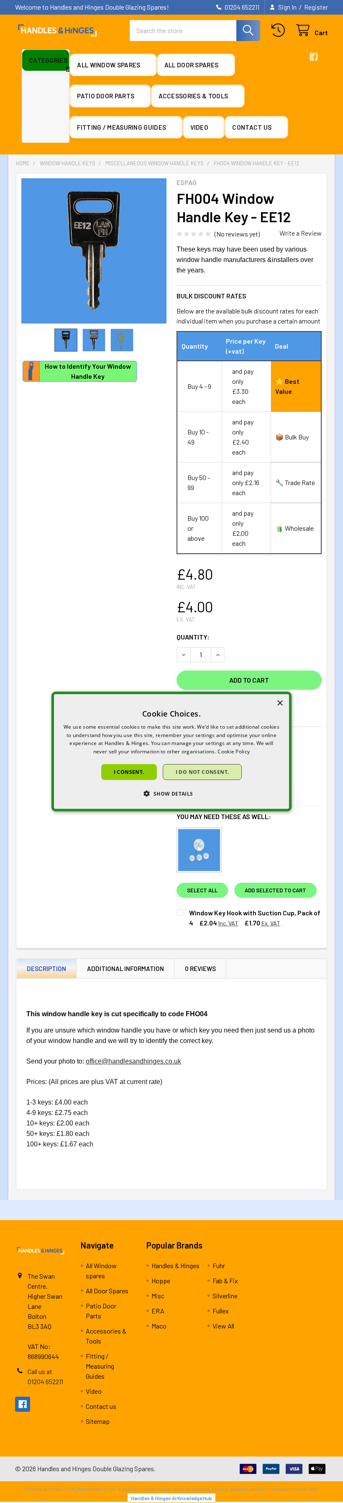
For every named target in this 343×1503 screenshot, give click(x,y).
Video (200, 127)
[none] (93, 251)
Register (316, 7)
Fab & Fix (225, 1281)
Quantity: (193, 637)
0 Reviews (200, 968)
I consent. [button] (129, 772)
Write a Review (300, 233)
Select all (202, 890)
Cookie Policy (234, 751)
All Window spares (109, 65)
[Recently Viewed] (280, 30)
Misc (157, 1296)
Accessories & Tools (194, 96)
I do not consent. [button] (202, 772)
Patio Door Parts (106, 96)
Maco (158, 1326)
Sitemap (98, 1421)
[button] (171, 794)
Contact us (252, 127)
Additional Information (125, 968)
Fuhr (218, 1265)
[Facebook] (313, 56)
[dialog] (171, 751)
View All (223, 1326)
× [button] (279, 703)
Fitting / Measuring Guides (122, 127)
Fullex (220, 1311)
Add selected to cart (275, 890)
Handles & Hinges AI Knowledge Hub (171, 1498)
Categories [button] (48, 60)
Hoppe (160, 1281)
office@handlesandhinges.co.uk (133, 1061)
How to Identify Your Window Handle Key (88, 371)
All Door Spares (192, 65)
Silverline (225, 1296)
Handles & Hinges (175, 1265)
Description (46, 968)
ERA (157, 1311)
